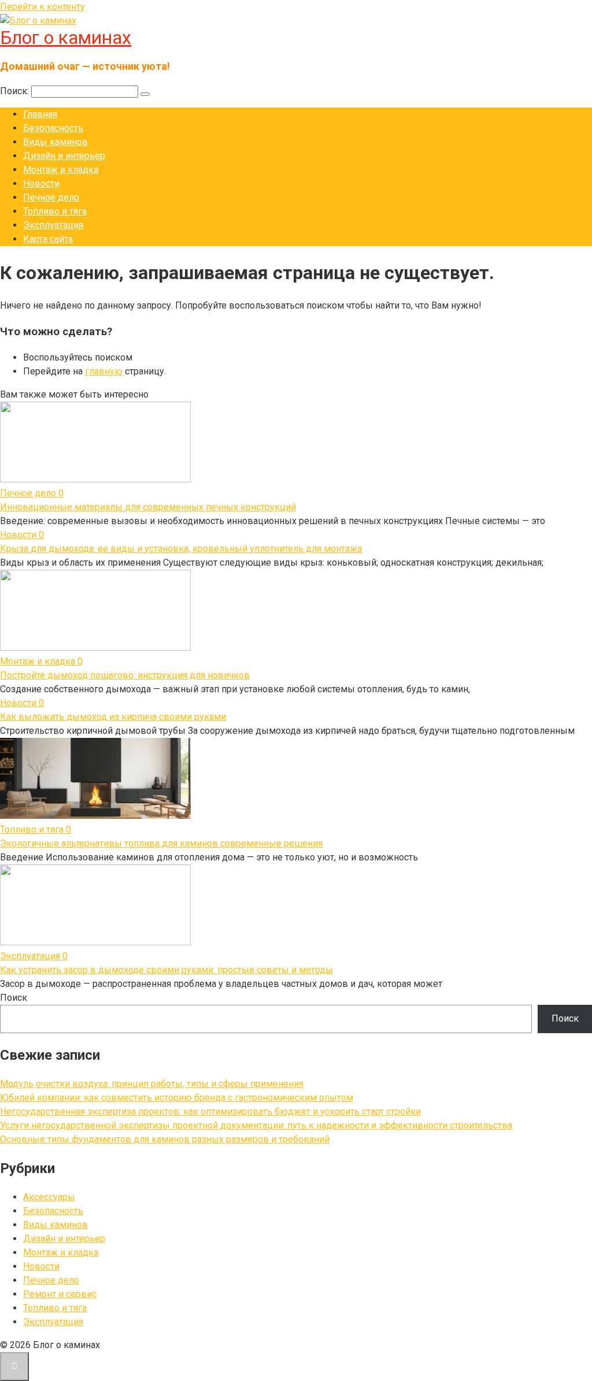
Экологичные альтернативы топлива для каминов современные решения (161, 843)
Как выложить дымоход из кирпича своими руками (113, 716)
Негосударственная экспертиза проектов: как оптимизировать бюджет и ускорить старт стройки (210, 1111)
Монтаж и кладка (60, 169)
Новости (41, 183)
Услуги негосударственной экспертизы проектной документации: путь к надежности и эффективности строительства (256, 1125)
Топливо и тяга (55, 211)
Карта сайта (48, 238)
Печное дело (51, 197)
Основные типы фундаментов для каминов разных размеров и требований (165, 1139)
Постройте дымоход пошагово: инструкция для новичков (125, 675)
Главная (40, 114)
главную (104, 371)
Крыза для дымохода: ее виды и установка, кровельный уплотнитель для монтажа (181, 548)
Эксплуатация (53, 225)
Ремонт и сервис (60, 1294)
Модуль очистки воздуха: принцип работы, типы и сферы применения (152, 1083)
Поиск (13, 997)
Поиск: (15, 91)
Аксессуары (49, 1196)
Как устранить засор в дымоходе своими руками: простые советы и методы (166, 969)
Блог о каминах (65, 38)
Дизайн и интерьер (64, 155)
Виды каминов (55, 141)
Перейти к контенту (42, 6)
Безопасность (53, 127)
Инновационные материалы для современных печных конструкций (148, 507)
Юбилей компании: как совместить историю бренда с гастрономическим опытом (176, 1097)
